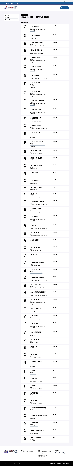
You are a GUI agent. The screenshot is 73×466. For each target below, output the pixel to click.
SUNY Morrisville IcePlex (35, 265)
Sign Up (10, 1)
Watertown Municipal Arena (35, 250)
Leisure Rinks (32, 418)
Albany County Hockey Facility (36, 272)
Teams (50, 7)
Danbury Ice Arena (34, 168)
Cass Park (32, 258)
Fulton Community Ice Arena (36, 153)
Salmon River (32, 335)
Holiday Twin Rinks (34, 426)
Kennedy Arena (33, 38)
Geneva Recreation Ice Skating (36, 53)
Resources (56, 7)
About (23, 7)
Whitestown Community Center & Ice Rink (38, 45)
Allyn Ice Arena (33, 311)
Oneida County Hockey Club (10, 3)
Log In (6, 1)
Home (8, 15)
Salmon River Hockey (34, 342)
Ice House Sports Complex (35, 121)
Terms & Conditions (66, 463)
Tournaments (37, 7)
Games (8, 17)
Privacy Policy (58, 463)
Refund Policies (52, 463)
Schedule (44, 7)
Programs (29, 7)
